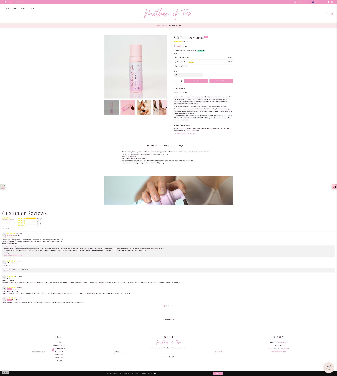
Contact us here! (283, 342)
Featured (164, 25)
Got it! (218, 373)
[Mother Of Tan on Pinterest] (328, 2)
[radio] (175, 57)
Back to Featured (169, 319)
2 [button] (166, 306)
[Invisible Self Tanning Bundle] (334, 186)
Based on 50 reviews (8, 219)
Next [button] (166, 107)
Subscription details (182, 66)
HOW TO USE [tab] (168, 146)
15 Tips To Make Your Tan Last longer (278, 348)
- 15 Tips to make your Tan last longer (184, 133)
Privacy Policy (59, 351)
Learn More (153, 373)
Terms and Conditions (59, 348)
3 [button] (168, 306)
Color (175, 71)
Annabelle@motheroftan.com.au (13, 255)
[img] (11, 233)
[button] (178, 41)
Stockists (59, 360)
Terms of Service (59, 354)
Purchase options (179, 54)
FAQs (59, 342)
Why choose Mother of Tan (278, 351)
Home (158, 25)
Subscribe (218, 351)
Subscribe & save (185, 62)
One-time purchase (183, 57)
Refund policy (59, 357)
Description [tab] (152, 146)
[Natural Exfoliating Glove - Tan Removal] (2, 186)
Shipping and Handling (59, 345)
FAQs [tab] (181, 146)
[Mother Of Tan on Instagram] (332, 2)
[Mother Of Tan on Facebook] (325, 2)
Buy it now (221, 81)
